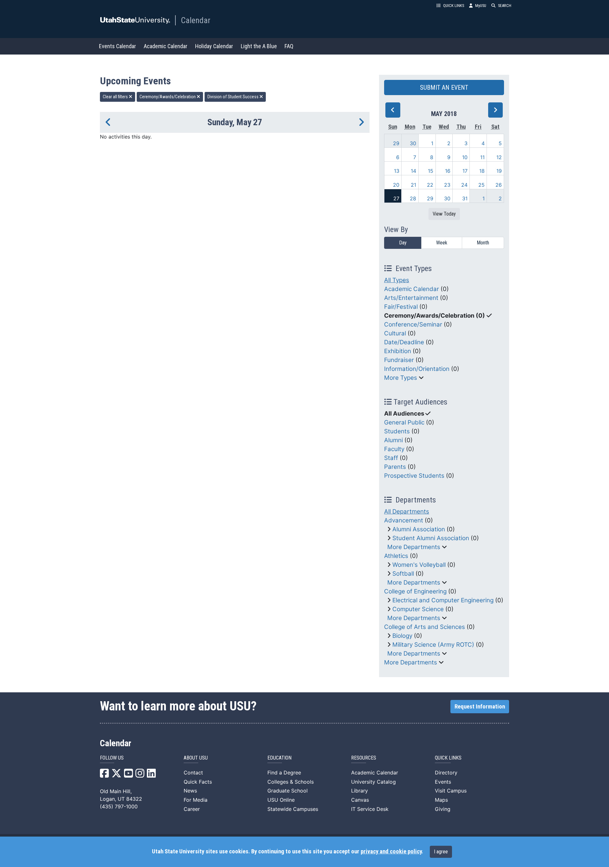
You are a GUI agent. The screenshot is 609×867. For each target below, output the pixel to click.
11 (482, 157)
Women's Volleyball (419, 564)
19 (499, 171)
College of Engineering (415, 591)
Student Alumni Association (430, 538)
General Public (404, 422)
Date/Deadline (404, 342)
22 (430, 185)
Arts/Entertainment (411, 297)
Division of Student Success (233, 96)
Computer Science (418, 609)
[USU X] (116, 775)
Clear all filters (116, 96)
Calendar (195, 20)
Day (403, 243)
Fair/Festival (401, 306)
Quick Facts (198, 782)
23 (447, 185)
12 (499, 157)
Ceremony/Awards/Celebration (168, 96)
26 (498, 185)
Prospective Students (414, 475)
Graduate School (287, 790)
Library (359, 790)
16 (447, 171)
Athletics (396, 556)
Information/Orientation (416, 368)
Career (192, 809)
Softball (403, 573)
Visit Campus (451, 790)
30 (413, 143)
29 (396, 143)
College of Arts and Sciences (424, 627)
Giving (442, 809)
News (190, 790)
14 (413, 171)
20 (396, 185)
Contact (193, 772)
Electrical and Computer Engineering (443, 600)
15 (430, 171)
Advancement (403, 520)
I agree (441, 852)
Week (441, 243)
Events (443, 782)
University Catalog (373, 782)
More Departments (413, 547)
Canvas (360, 800)
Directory (446, 772)
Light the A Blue (259, 46)
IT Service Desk (370, 809)
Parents (395, 466)
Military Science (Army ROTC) (433, 644)
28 (413, 198)
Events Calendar (117, 46)
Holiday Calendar (214, 46)
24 (464, 185)
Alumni (393, 440)
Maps (441, 800)
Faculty (394, 449)
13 (396, 171)
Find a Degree (284, 772)
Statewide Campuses (292, 809)
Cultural (395, 333)
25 (481, 185)
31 (465, 198)
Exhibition (397, 351)
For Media (195, 800)
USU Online (281, 800)
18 (482, 171)
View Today (444, 214)
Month (483, 243)
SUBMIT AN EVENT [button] (444, 87)
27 (396, 198)
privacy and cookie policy (391, 851)
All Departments (406, 511)
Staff (391, 458)
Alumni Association (418, 529)
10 (465, 157)
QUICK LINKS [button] (453, 5)
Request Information (480, 706)
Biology (402, 635)
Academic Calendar (165, 46)
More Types (400, 377)
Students (397, 431)
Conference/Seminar (413, 324)
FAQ (289, 46)
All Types (396, 280)
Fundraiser (399, 360)
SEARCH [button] (504, 5)
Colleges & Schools (290, 782)
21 (413, 185)
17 (465, 171)
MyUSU (480, 5)
